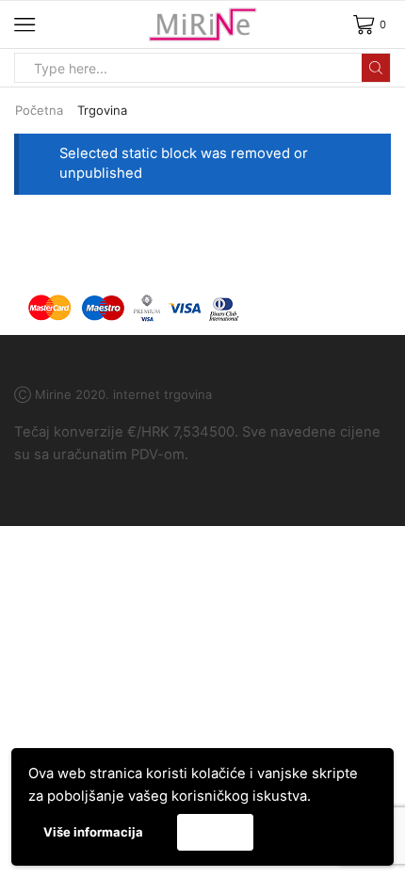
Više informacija (93, 831)
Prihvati (214, 831)
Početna (39, 110)
